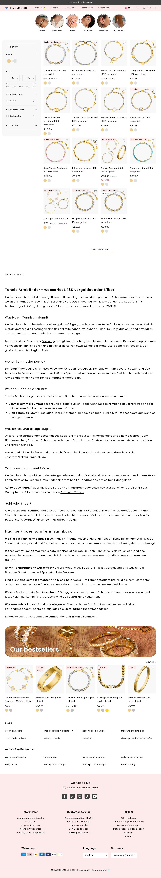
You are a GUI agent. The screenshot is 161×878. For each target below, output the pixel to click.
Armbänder (57, 616)
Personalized (87, 8)
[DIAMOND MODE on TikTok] (87, 796)
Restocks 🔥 (39, 8)
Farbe (9, 54)
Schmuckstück (14, 94)
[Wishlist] (149, 8)
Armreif (45, 480)
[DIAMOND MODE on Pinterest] (72, 796)
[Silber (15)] (15, 61)
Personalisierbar (15, 110)
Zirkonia (47, 341)
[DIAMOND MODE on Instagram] (79, 796)
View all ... (151, 661)
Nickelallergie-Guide (32, 457)
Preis (9, 71)
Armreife (42, 616)
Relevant (13, 46)
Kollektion (12, 125)
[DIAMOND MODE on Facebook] (64, 796)
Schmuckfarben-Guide (61, 519)
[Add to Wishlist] (67, 43)
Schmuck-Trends (72, 492)
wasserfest (132, 435)
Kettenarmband (87, 480)
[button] (129, 8)
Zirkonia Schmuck (83, 616)
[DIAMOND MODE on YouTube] (94, 796)
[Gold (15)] (9, 61)
